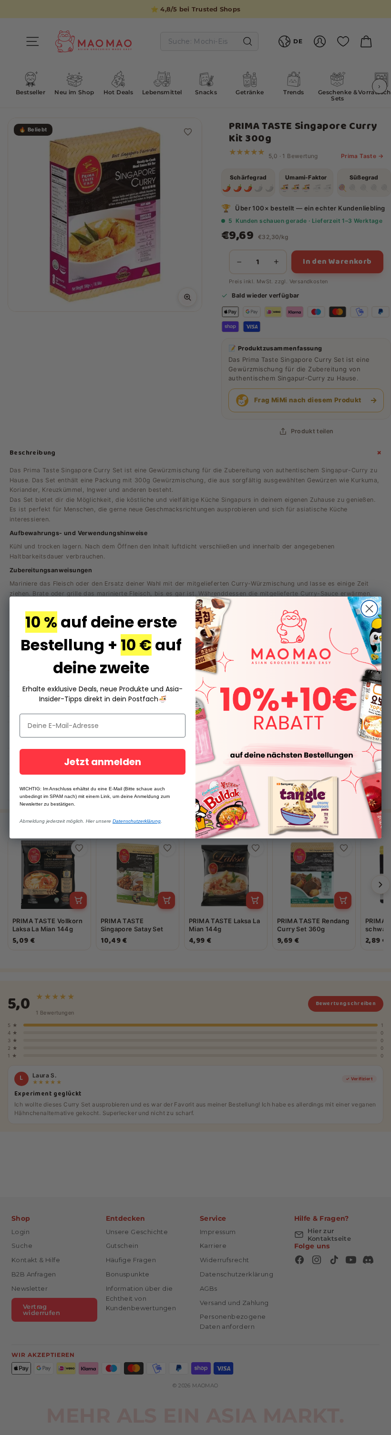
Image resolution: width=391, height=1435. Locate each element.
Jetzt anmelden (102, 761)
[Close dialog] (369, 608)
